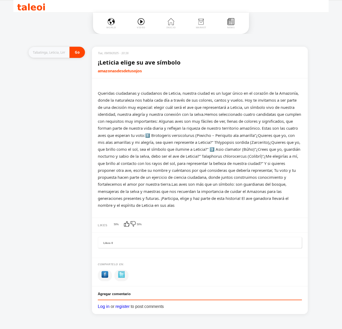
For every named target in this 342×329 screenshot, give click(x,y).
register (122, 306)
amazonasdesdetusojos (120, 71)
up (127, 224)
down (133, 224)
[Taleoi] (31, 6)
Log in (104, 306)
